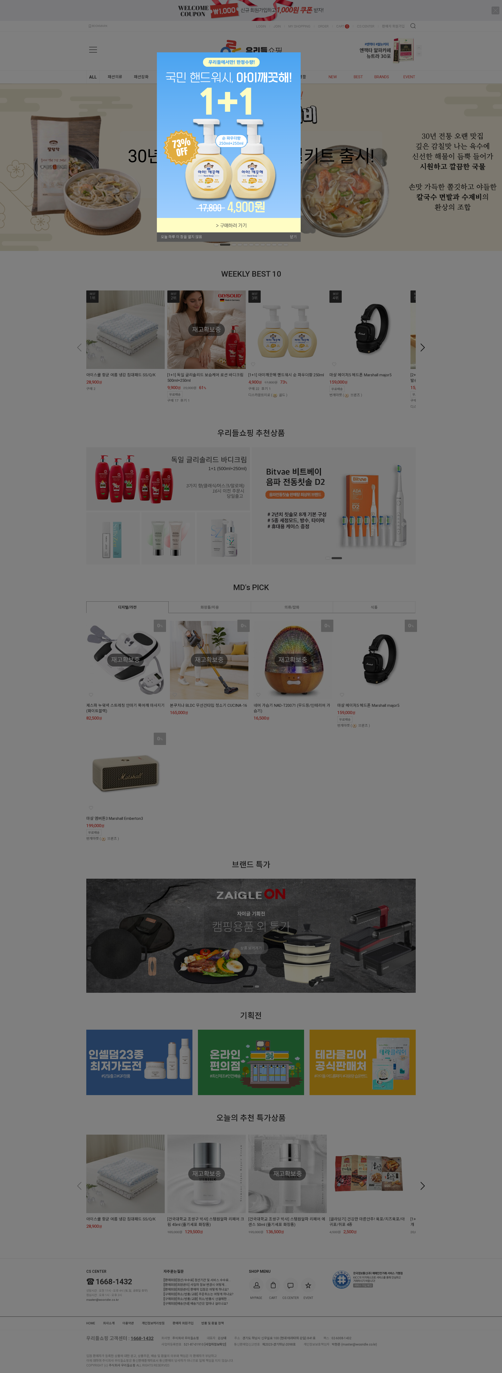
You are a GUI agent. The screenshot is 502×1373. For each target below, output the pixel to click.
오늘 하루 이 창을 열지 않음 (181, 237)
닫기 (293, 237)
